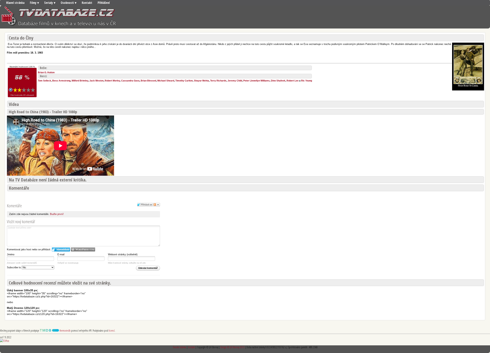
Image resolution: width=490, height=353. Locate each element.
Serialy (48, 3)
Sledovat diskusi (156, 204)
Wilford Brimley (80, 80)
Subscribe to (14, 267)
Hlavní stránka (15, 3)
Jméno (10, 254)
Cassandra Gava (130, 80)
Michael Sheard (165, 80)
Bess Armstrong (61, 80)
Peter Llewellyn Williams (256, 80)
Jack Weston (96, 80)
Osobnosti (67, 3)
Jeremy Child (235, 80)
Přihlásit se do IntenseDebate (61, 249)
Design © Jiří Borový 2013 (232, 347)
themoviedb (65, 330)
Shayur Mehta (201, 80)
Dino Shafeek (278, 80)
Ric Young (306, 80)
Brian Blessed (148, 80)
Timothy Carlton (184, 80)
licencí (112, 330)
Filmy (33, 3)
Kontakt (87, 3)
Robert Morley (112, 80)
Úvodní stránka (179, 347)
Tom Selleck (44, 80)
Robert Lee (293, 80)
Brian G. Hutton (46, 72)
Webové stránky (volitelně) (122, 254)
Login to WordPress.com (83, 249)
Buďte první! (57, 214)
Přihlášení (104, 3)
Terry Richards (218, 80)
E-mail (61, 254)
